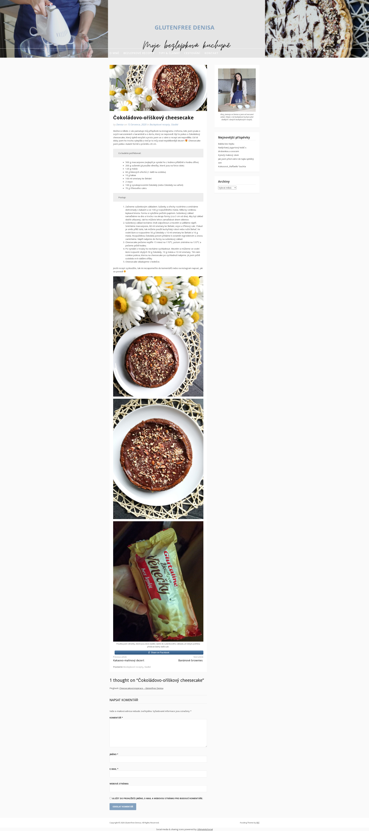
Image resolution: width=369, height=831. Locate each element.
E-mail (114, 769)
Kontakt (211, 53)
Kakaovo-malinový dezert (128, 659)
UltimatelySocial (205, 829)
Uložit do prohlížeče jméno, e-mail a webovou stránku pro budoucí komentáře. (157, 798)
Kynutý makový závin (228, 155)
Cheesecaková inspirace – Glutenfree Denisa (141, 688)
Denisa (120, 124)
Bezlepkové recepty (138, 53)
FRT (257, 822)
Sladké (174, 124)
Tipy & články (169, 53)
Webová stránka (119, 783)
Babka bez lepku (226, 143)
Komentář (116, 717)
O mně (114, 53)
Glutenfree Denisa (184, 27)
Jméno (114, 754)
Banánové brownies (190, 659)
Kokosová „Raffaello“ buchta (232, 166)
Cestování (192, 53)
